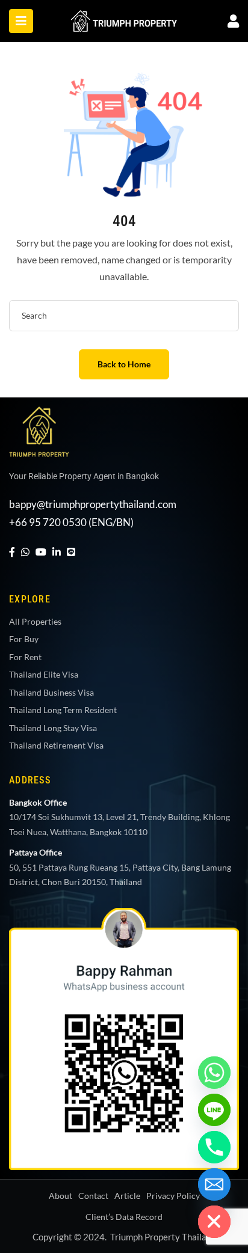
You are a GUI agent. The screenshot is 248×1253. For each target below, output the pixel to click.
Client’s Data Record (124, 1217)
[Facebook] (12, 551)
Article (127, 1195)
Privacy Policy (173, 1195)
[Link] (124, 18)
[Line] (71, 551)
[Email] (214, 1184)
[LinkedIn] (56, 551)
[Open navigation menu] (21, 21)
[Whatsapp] (214, 1072)
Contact (93, 1195)
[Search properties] (223, 316)
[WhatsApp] (25, 551)
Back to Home (124, 364)
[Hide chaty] (214, 1222)
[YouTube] (41, 551)
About (60, 1195)
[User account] (233, 21)
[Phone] (214, 1147)
